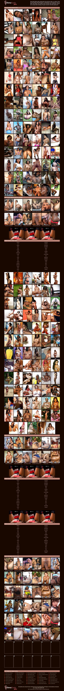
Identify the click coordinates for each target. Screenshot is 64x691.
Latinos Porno (19, 677)
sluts (18, 267)
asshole (46, 243)
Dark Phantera (53, 674)
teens (18, 269)
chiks (18, 251)
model (46, 260)
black (46, 248)
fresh (18, 257)
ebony (46, 252)
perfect (18, 263)
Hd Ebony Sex (31, 677)
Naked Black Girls (31, 674)
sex (46, 266)
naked (18, 261)
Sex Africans (52, 683)
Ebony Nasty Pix (8, 674)
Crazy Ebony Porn (53, 680)
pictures (18, 264)
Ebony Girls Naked (9, 680)
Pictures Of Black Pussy (43, 674)
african (18, 242)
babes (18, 245)
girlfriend (46, 257)
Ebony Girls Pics (9, 677)
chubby (46, 251)
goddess (46, 258)
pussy (18, 266)
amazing (46, 242)
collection (18, 252)
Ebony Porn (19, 683)
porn (46, 264)
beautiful (46, 246)
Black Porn (8, 683)
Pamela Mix (41, 680)
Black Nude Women (43, 683)
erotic (18, 254)
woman (46, 269)
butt (46, 249)
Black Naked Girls (42, 677)
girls (18, 258)
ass (18, 243)
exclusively (46, 254)
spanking (46, 267)
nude (46, 261)
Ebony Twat (19, 680)
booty (18, 249)
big (18, 248)
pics (46, 263)
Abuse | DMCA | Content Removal (42, 689)
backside (46, 245)
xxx (18, 270)
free (46, 255)
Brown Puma (52, 677)
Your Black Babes (31, 680)
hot (18, 260)
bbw (18, 246)
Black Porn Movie (31, 683)
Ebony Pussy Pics (19, 674)
